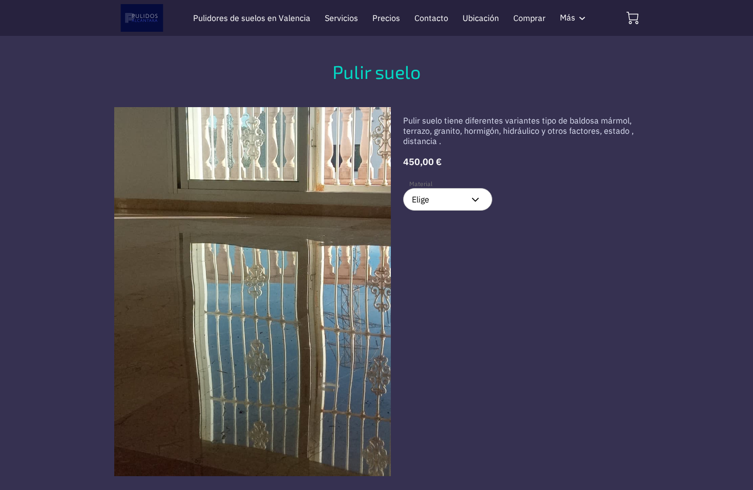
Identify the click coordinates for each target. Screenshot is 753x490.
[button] (448, 199)
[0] (632, 18)
